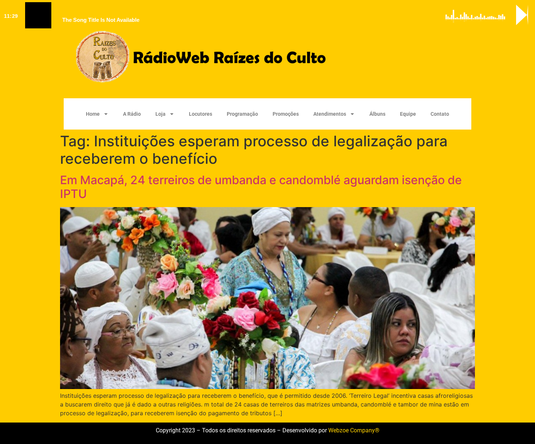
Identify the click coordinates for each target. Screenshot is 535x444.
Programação (242, 114)
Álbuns (377, 114)
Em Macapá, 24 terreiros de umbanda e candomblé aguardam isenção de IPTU (261, 187)
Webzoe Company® (354, 430)
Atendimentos (329, 114)
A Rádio (132, 114)
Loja (160, 114)
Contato (440, 114)
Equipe (408, 114)
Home (93, 114)
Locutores (200, 114)
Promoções (286, 114)
